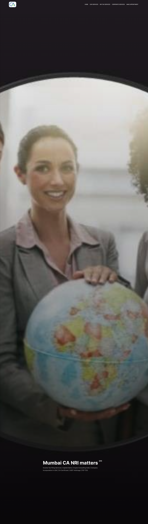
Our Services (94, 4)
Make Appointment (132, 4)
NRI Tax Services (105, 4)
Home (86, 4)
